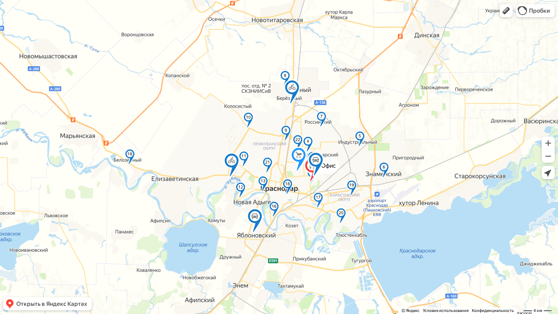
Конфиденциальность (493, 310)
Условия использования (446, 310)
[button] (506, 10)
